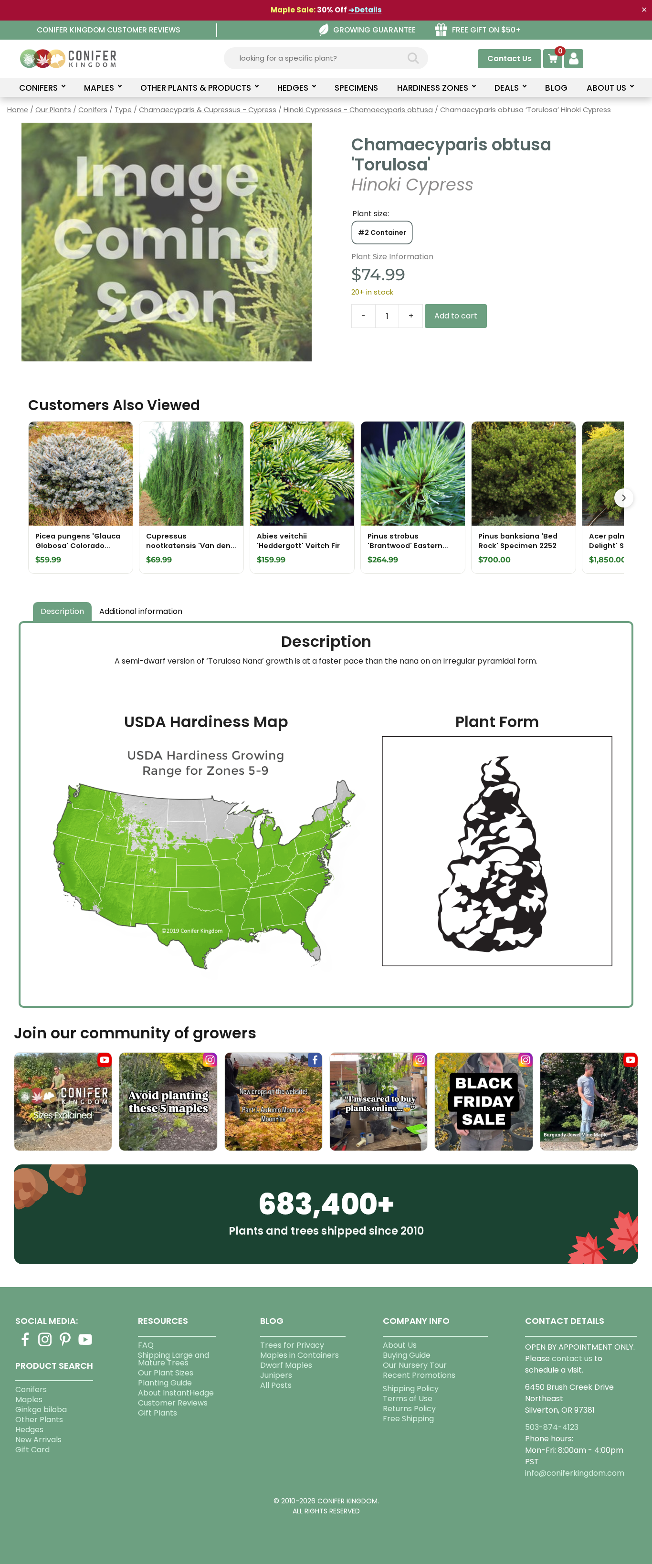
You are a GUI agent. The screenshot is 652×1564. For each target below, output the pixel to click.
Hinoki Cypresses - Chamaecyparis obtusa (358, 110)
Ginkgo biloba (41, 1409)
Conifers (92, 110)
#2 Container (382, 232)
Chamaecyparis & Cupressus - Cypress (207, 110)
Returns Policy (409, 1408)
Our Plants (53, 110)
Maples (28, 1399)
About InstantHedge (176, 1392)
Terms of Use (407, 1398)
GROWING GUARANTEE (374, 30)
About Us (400, 1345)
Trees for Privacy (292, 1345)
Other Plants (39, 1419)
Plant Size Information (392, 256)
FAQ (146, 1345)
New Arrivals (38, 1439)
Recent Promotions (419, 1375)
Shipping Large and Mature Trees (173, 1359)
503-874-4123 (551, 1427)
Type (123, 110)
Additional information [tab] (140, 611)
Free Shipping (408, 1418)
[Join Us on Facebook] (25, 1345)
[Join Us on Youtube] (85, 1345)
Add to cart (455, 315)
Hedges (29, 1429)
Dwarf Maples (286, 1365)
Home (17, 110)
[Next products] (623, 497)
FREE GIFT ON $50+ (486, 30)
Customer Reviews (173, 1402)
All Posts (276, 1385)
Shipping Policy (411, 1388)
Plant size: (370, 213)
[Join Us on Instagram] (45, 1345)
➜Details (365, 10)
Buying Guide (407, 1355)
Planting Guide (165, 1382)
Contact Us (509, 58)
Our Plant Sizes (165, 1372)
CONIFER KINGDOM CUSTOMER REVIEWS (108, 30)
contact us (572, 1358)
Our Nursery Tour (415, 1365)
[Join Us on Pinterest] (65, 1345)
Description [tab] (62, 611)
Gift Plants (157, 1412)
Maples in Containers (299, 1355)
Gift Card (32, 1449)
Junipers (276, 1375)
